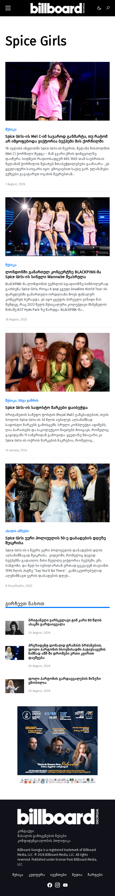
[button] (8, 8)
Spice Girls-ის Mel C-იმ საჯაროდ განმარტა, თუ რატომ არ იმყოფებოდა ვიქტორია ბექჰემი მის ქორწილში (56, 139)
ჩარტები (95, 875)
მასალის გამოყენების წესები (42, 836)
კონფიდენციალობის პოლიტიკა (44, 841)
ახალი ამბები (17, 531)
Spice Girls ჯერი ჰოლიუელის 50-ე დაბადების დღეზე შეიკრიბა (55, 540)
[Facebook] (49, 885)
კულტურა (37, 875)
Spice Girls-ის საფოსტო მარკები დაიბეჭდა (46, 407)
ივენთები (58, 875)
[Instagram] (57, 885)
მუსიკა (11, 129)
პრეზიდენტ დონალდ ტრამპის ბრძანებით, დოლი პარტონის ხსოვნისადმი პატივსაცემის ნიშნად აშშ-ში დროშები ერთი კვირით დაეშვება (67, 651)
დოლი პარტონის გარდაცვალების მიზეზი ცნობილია (65, 681)
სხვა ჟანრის (28, 400)
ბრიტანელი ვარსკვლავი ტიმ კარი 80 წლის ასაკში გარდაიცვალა (65, 622)
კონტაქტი (25, 831)
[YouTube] (65, 885)
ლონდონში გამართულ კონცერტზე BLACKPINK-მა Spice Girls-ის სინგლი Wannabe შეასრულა (53, 274)
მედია (77, 875)
